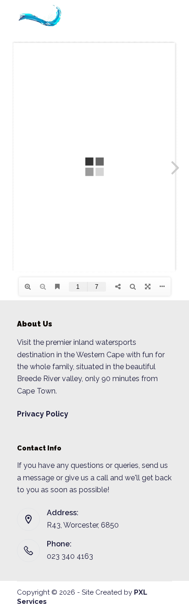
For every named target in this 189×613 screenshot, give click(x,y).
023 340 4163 (70, 556)
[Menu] (165, 16)
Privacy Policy (42, 414)
